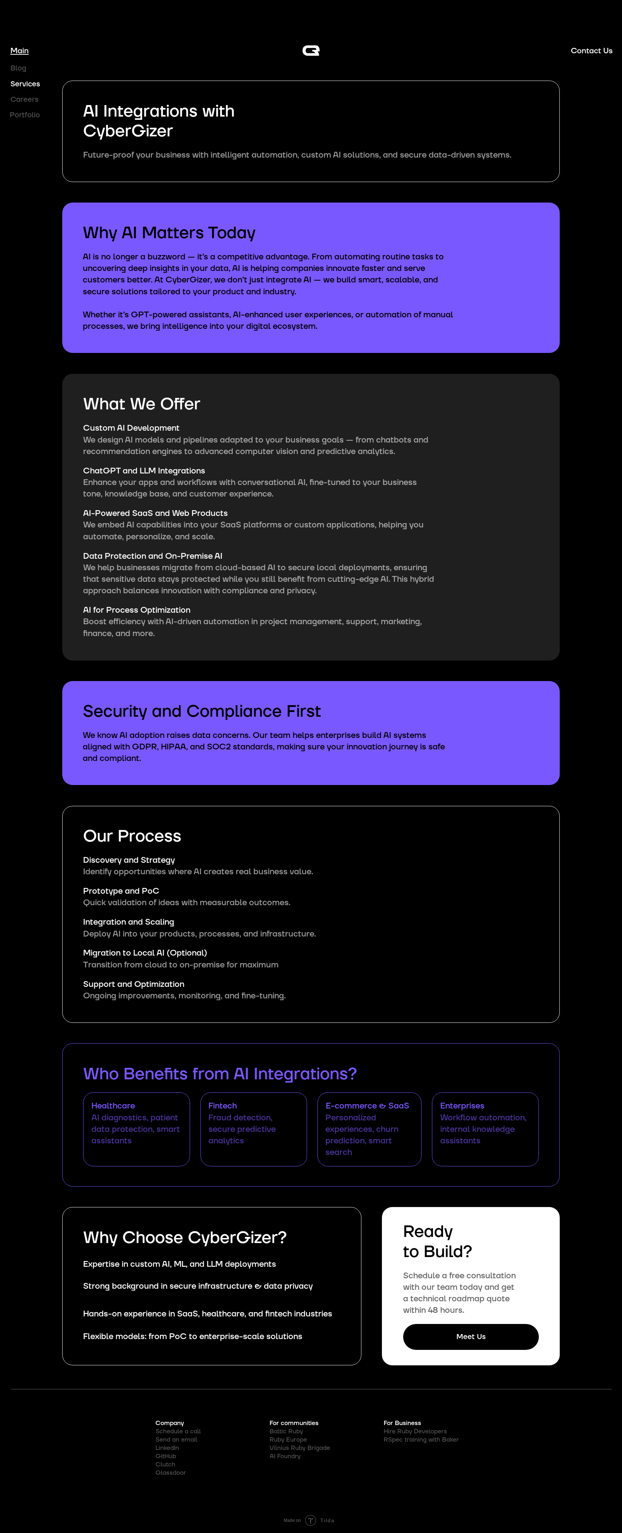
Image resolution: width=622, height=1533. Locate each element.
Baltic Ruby (286, 1432)
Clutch (165, 1465)
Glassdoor (171, 1473)
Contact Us (592, 51)
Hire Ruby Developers (415, 1432)
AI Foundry (285, 1456)
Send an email (176, 1440)
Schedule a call (178, 1432)
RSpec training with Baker (421, 1440)
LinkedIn (167, 1448)
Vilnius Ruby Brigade (300, 1448)
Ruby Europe (288, 1440)
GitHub (166, 1456)
